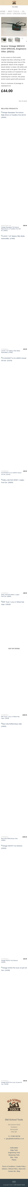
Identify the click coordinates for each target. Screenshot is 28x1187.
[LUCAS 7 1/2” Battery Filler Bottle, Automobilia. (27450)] (14, 291)
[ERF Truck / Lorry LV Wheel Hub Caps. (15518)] (14, 657)
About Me (22, 1169)
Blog (18, 1171)
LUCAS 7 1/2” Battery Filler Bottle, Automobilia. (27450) (10, 351)
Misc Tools (13, 11)
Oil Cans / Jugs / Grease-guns (13, 12)
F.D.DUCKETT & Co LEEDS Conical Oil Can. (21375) (11, 473)
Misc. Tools (14, 1157)
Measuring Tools (14, 1155)
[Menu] (2, 2)
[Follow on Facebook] (11, 1143)
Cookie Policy (20, 1166)
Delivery (4, 1169)
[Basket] (26, 2)
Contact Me (12, 1171)
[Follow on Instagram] (14, 1143)
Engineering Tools (14, 1152)
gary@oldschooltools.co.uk (15, 1138)
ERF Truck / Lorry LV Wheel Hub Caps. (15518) (10, 717)
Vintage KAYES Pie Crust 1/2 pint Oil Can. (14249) (11, 1083)
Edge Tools (14, 1150)
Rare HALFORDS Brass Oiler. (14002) (9, 839)
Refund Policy (13, 1169)
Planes (14, 1160)
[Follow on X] (16, 1143)
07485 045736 (15, 1136)
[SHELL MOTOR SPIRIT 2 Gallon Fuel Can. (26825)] (14, 535)
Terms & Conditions (8, 1166)
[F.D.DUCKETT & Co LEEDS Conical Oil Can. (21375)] (14, 413)
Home (2, 11)
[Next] (24, 27)
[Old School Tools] (14, 2)
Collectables (14, 1148)
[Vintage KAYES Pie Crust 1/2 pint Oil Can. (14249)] (14, 1023)
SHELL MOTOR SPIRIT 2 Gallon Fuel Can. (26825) (10, 595)
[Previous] (3, 27)
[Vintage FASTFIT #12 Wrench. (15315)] (14, 901)
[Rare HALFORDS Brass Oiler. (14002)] (14, 779)
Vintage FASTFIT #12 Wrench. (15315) (9, 961)
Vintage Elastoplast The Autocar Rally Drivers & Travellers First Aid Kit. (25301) (11, 229)
